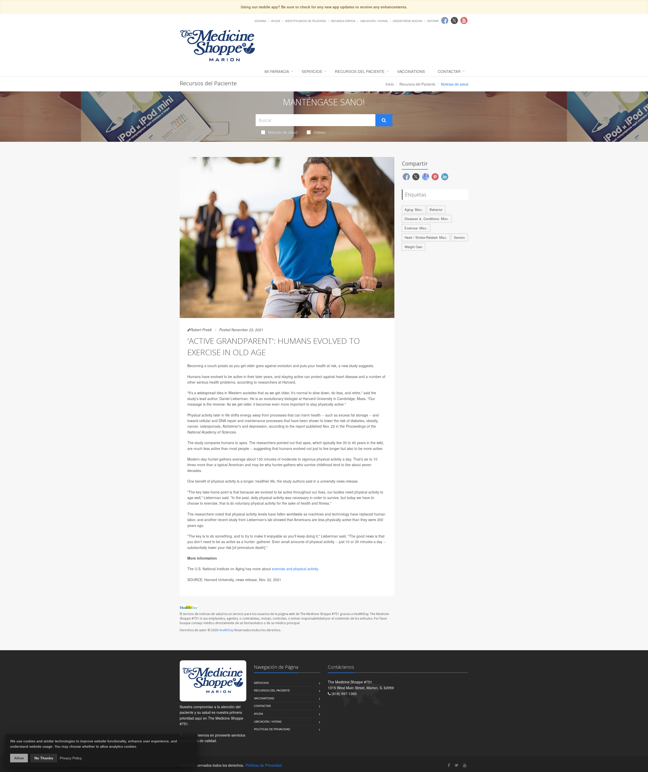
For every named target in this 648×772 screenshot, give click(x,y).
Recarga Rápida (343, 21)
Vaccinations (411, 71)
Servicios (312, 71)
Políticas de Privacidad (272, 729)
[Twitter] (456, 765)
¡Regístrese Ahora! (407, 21)
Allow (19, 758)
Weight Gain (413, 246)
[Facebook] (449, 765)
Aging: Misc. (413, 209)
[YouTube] (465, 765)
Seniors (459, 237)
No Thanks (43, 758)
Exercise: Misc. (416, 228)
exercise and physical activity (295, 568)
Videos (320, 132)
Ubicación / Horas (374, 21)
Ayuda (275, 21)
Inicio (390, 84)
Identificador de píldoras (305, 21)
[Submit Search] (383, 120)
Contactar (449, 71)
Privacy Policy (71, 758)
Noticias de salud (282, 132)
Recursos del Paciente (359, 71)
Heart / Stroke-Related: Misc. (425, 237)
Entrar (433, 21)
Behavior (436, 209)
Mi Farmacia (277, 71)
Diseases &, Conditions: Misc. (426, 218)
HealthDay (226, 630)
